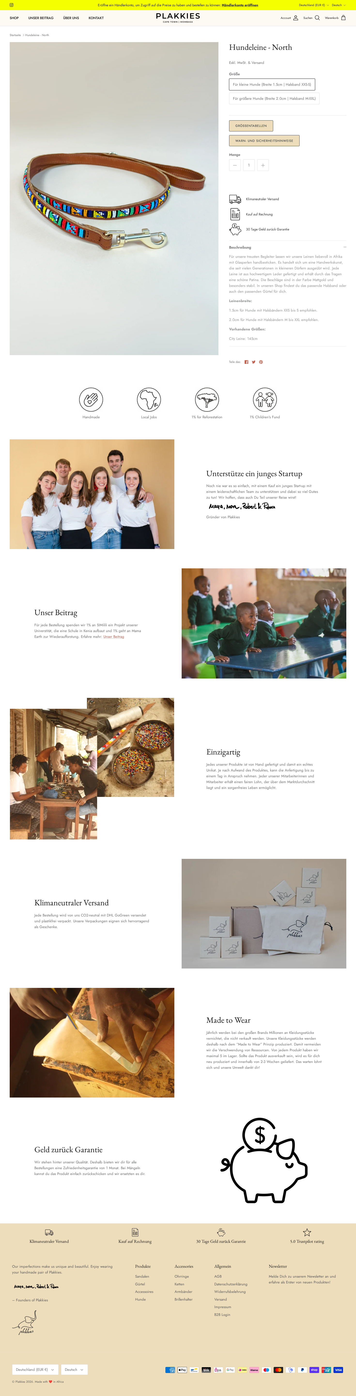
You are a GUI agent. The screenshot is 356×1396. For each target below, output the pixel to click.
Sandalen (142, 1276)
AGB (218, 1276)
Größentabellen (251, 125)
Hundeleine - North (37, 35)
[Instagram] (11, 5)
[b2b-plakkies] (178, 18)
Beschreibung (240, 247)
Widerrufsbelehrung (230, 1291)
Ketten (179, 1284)
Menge (234, 154)
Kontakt (96, 17)
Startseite (15, 35)
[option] (114, 198)
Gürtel (140, 1284)
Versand (220, 1299)
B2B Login (222, 1314)
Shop (14, 17)
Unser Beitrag (41, 17)
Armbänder (183, 1291)
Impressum (222, 1307)
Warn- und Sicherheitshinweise (264, 140)
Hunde (140, 1299)
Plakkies (20, 1382)
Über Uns (71, 17)
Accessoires (144, 1291)
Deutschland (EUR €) (312, 5)
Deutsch (337, 5)
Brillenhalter (184, 1299)
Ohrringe (182, 1276)
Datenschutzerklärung (231, 1284)
